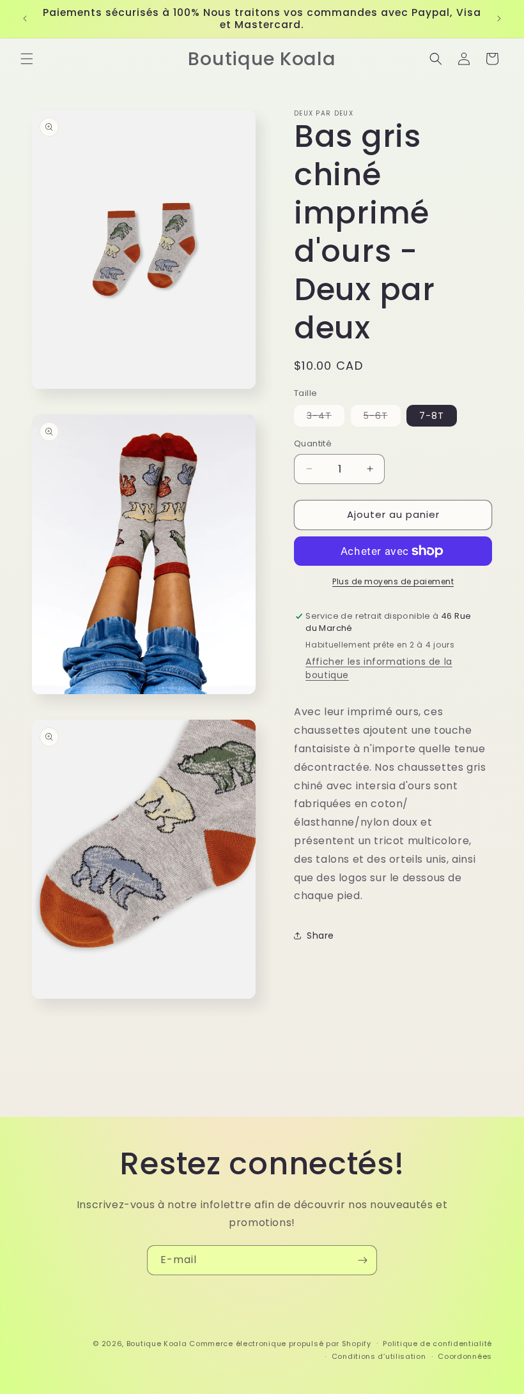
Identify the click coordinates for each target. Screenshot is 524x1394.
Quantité (313, 443)
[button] (27, 59)
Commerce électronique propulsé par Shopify (280, 1343)
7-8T (431, 415)
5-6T (382, 418)
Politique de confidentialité (437, 1343)
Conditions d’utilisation (379, 1356)
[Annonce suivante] (499, 18)
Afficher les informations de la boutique (378, 668)
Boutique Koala (157, 1343)
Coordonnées (465, 1356)
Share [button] (320, 935)
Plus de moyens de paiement (393, 581)
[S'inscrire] (362, 1260)
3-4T (325, 418)
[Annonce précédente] (25, 18)
